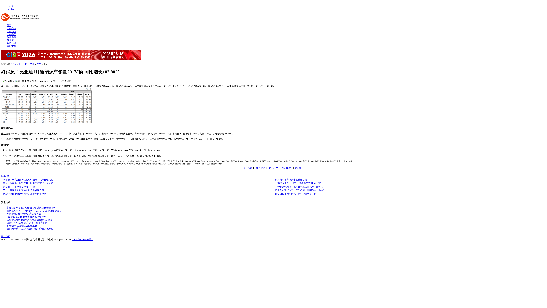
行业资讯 (29, 64)
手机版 (10, 6)
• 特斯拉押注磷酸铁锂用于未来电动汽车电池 (24, 194)
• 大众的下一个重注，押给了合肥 (18, 187)
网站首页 (5, 236)
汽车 (38, 64)
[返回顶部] (1, 245)
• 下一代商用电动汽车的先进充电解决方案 (23, 190)
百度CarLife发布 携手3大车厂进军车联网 (27, 222)
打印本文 (286, 168)
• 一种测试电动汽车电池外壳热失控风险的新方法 (298, 187)
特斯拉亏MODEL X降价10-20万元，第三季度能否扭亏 (34, 210)
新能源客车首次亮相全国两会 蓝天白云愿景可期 (31, 207)
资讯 (20, 64)
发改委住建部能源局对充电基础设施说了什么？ (31, 219)
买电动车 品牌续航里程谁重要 (22, 225)
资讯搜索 (247, 168)
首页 (13, 64)
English (10, 9)
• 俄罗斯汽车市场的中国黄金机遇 (290, 179)
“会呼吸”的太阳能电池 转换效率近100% (27, 216)
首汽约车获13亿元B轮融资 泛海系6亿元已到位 (30, 228)
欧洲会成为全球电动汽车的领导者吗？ (26, 213)
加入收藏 (260, 168)
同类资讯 (5, 176)
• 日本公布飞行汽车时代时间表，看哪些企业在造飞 (299, 190)
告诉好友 (273, 168)
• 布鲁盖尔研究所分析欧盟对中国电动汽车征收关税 (27, 179)
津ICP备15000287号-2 (82, 239)
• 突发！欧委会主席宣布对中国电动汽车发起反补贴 (27, 183)
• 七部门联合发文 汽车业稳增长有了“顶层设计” (297, 183)
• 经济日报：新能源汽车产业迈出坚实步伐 (295, 194)
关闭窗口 (299, 168)
